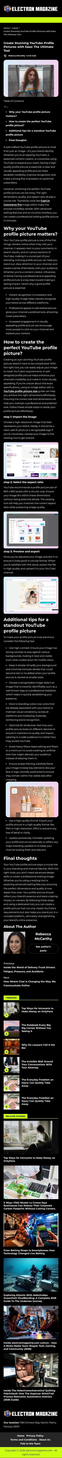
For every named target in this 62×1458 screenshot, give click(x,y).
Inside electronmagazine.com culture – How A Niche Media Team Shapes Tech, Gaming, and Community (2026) (31, 1322)
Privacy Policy (35, 1435)
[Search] (54, 20)
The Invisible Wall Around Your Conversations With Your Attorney (11, 1065)
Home (20, 1435)
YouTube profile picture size (20, 391)
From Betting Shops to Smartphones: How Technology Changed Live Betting (31, 1230)
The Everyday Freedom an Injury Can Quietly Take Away (11, 1083)
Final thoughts (18, 140)
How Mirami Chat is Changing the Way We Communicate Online (30, 981)
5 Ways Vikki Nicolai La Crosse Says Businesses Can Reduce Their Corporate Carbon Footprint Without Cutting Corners (31, 1182)
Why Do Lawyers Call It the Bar (11, 1047)
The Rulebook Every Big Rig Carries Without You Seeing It (11, 1029)
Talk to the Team (30, 1443)
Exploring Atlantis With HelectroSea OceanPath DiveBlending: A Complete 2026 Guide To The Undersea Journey (31, 1275)
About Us (44, 1439)
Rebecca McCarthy (16, 56)
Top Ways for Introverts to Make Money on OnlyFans (11, 1010)
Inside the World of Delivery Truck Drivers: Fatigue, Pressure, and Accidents (29, 967)
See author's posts (43, 948)
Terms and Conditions (23, 1439)
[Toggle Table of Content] (6, 107)
